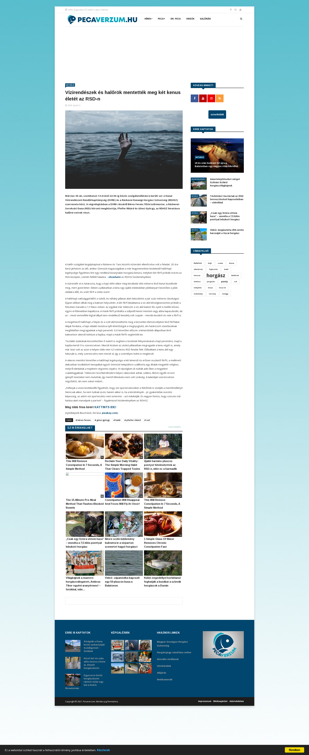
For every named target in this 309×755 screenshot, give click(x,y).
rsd (235, 281)
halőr (226, 269)
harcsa (197, 275)
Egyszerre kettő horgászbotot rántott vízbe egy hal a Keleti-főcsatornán (84, 682)
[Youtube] (240, 9)
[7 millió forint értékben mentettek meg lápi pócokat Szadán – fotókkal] (145, 645)
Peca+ (161, 18)
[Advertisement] (154, 50)
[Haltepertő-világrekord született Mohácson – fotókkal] (145, 656)
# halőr (117, 420)
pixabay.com (109, 412)
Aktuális (70, 85)
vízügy (225, 294)
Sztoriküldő (217, 114)
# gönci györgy (102, 420)
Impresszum (204, 701)
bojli (210, 263)
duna (231, 263)
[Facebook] (231, 9)
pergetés (211, 281)
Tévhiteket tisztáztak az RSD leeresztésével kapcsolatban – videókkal (226, 199)
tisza (210, 287)
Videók (190, 18)
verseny (212, 294)
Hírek (148, 18)
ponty (224, 281)
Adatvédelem (236, 701)
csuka (220, 263)
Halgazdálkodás (198, 179)
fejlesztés (213, 269)
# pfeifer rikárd (132, 420)
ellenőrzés (198, 269)
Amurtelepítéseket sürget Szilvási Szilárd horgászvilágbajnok (225, 182)
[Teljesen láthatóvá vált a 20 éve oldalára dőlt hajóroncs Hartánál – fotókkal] (117, 668)
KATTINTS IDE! (105, 407)
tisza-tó (222, 288)
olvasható (114, 276)
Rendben (294, 750)
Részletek (103, 750)
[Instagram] (235, 9)
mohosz (197, 281)
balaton (198, 263)
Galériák (205, 18)
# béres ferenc (83, 420)
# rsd (147, 420)
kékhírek (235, 275)
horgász (215, 275)
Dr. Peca (176, 18)
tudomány (198, 294)
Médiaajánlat (220, 701)
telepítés (198, 288)
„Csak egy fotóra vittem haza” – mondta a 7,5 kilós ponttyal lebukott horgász (225, 216)
